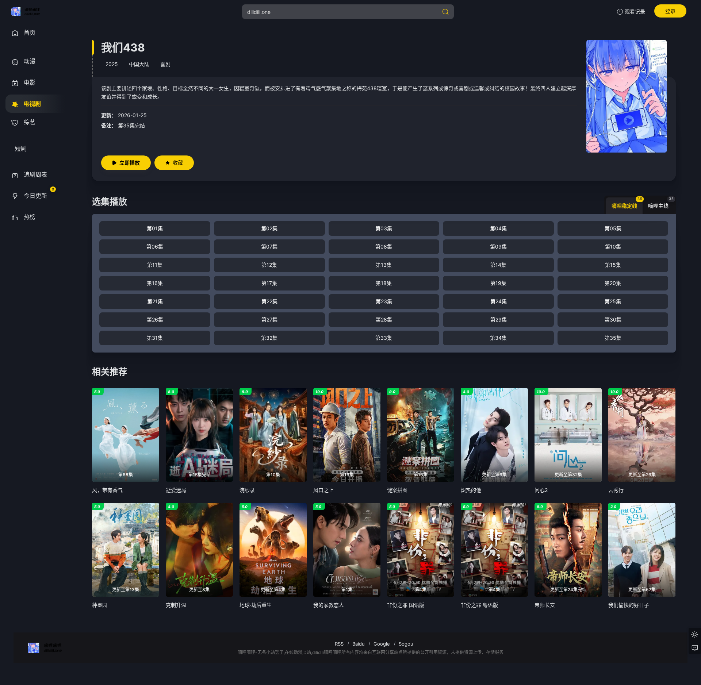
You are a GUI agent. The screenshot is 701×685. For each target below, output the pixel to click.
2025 (112, 64)
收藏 (178, 162)
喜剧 (165, 64)
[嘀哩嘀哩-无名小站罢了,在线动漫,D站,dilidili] (28, 11)
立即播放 (129, 162)
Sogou (406, 644)
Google (382, 644)
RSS (339, 644)
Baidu (358, 644)
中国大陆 (139, 64)
